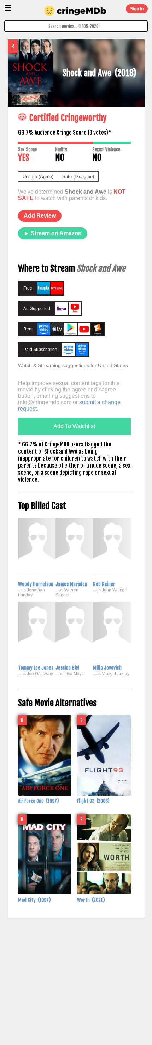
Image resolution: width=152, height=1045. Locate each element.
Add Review (40, 216)
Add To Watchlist (74, 426)
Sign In (137, 8)
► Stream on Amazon (53, 233)
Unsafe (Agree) (38, 176)
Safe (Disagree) (78, 176)
